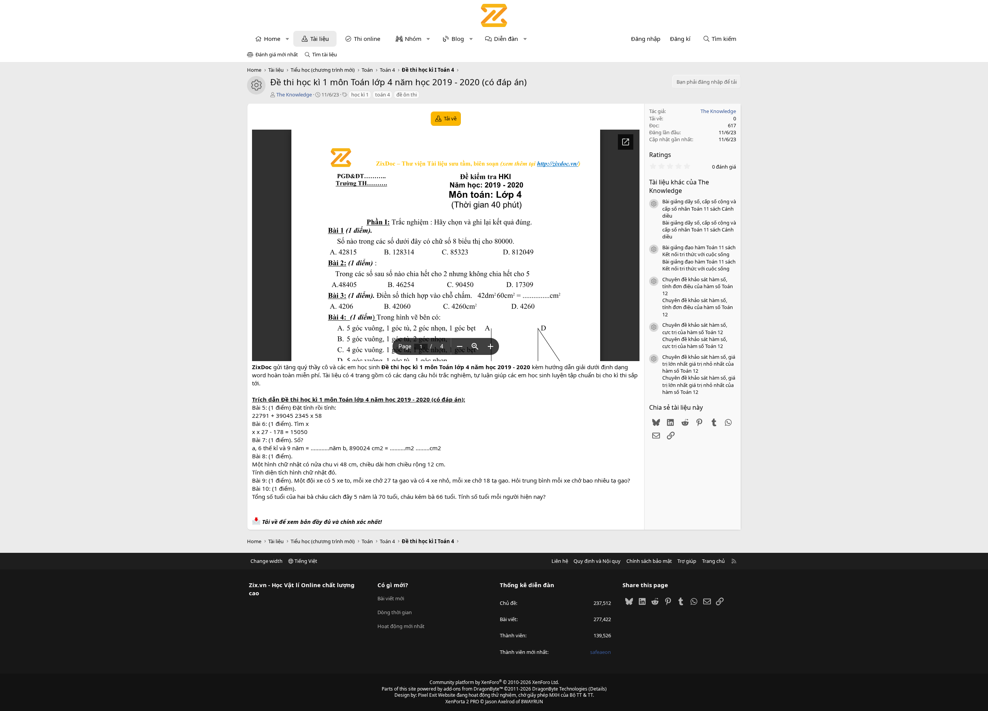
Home (272, 38)
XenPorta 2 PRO (462, 701)
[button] (287, 39)
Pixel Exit (427, 695)
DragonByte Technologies (559, 689)
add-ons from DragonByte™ (473, 689)
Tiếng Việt (305, 560)
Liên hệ (560, 560)
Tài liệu (319, 38)
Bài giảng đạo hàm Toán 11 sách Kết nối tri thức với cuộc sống (699, 251)
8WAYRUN (532, 701)
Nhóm (413, 38)
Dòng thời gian (394, 612)
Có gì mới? (392, 585)
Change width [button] (266, 560)
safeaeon (600, 652)
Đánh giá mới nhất (276, 54)
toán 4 (382, 94)
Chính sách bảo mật (649, 560)
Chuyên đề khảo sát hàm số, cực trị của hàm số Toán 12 (694, 328)
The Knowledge (294, 94)
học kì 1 (360, 94)
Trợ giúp (686, 560)
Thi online (367, 38)
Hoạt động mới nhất (401, 626)
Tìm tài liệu (324, 54)
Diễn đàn (506, 38)
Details (597, 689)
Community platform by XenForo (494, 682)
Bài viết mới (390, 598)
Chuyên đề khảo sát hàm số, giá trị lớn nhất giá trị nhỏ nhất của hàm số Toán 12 (698, 363)
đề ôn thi (406, 94)
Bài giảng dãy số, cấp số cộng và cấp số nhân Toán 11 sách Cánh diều (699, 208)
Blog (458, 38)
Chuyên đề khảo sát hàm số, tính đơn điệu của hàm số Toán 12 (697, 286)
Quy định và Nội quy (597, 560)
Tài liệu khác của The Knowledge (679, 186)
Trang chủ (713, 560)
